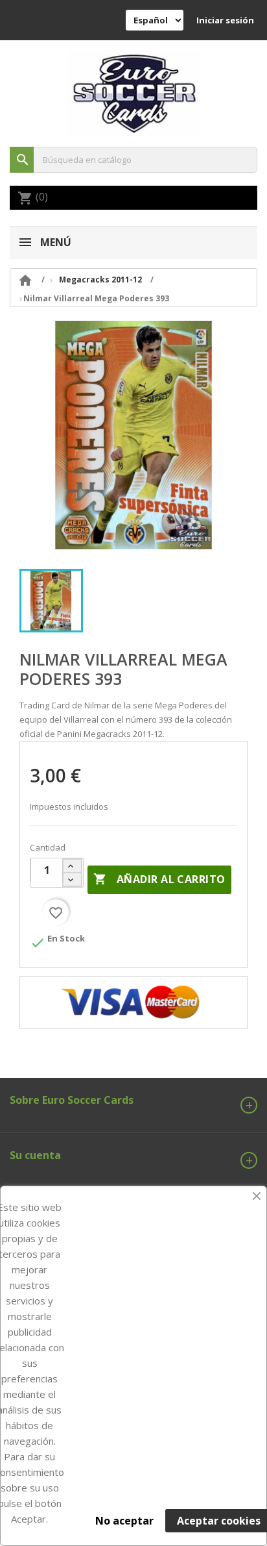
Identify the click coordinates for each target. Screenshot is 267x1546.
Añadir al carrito (159, 879)
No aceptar (124, 1521)
